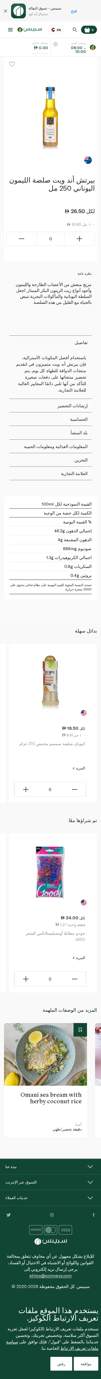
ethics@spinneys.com (50, 1275)
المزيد (80, 768)
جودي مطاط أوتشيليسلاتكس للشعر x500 (55, 936)
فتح (74, 10)
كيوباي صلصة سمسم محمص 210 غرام (52, 743)
